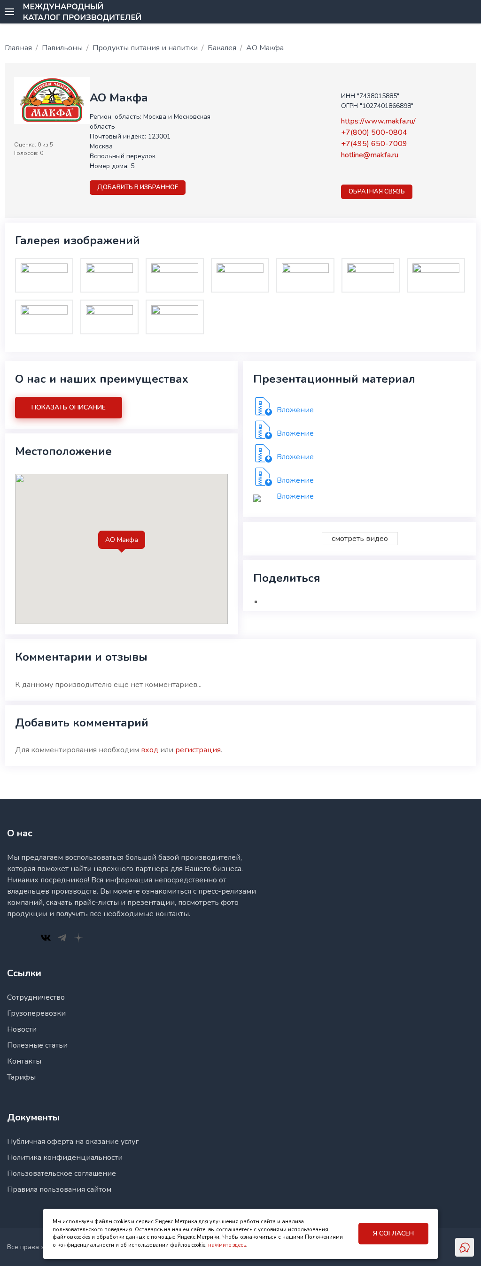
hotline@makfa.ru (369, 155)
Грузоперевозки (36, 1013)
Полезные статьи (37, 1045)
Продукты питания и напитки (145, 48)
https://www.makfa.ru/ (378, 121)
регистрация (198, 750)
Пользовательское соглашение (61, 1173)
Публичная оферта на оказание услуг (73, 1141)
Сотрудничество (36, 997)
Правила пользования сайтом (59, 1189)
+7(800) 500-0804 (374, 132)
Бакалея (222, 48)
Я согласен (393, 1233)
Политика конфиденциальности (65, 1157)
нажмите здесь (227, 1245)
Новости (22, 1029)
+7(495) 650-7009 (374, 144)
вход (149, 750)
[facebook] (346, 172)
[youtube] (370, 172)
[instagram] (358, 172)
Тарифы (21, 1077)
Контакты (24, 1061)
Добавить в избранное (137, 187)
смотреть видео (360, 538)
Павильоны (62, 48)
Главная (18, 48)
